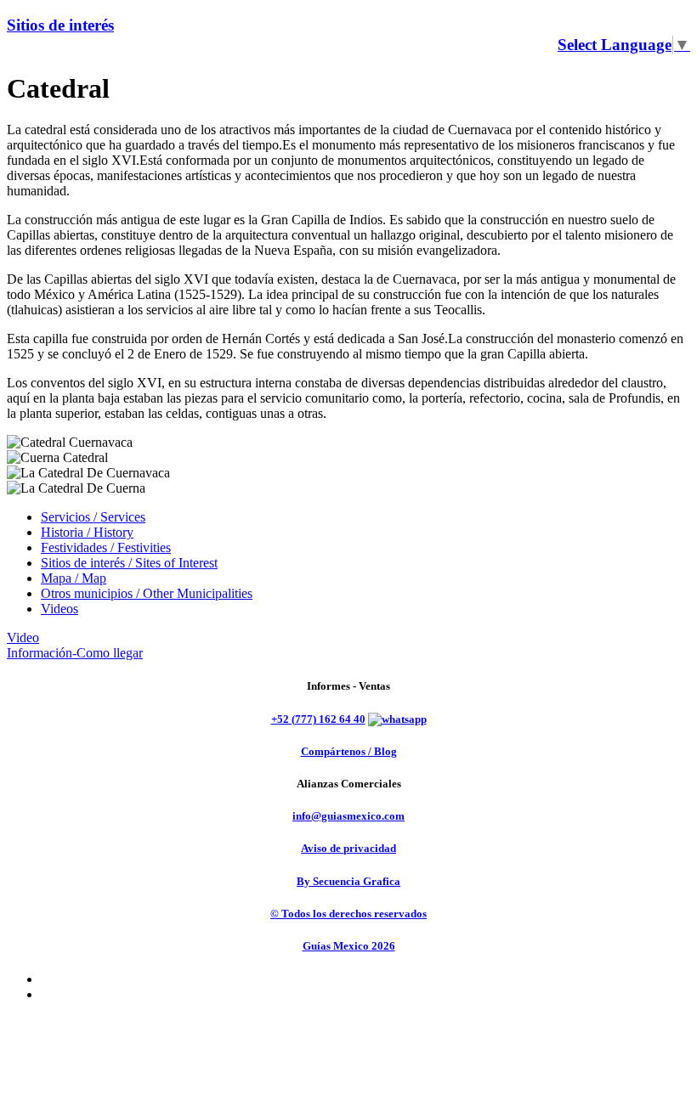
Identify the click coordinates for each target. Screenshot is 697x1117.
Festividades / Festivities (106, 547)
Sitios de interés (60, 25)
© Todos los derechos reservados (348, 913)
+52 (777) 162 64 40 (318, 719)
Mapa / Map (73, 578)
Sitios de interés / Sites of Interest (129, 563)
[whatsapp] (397, 719)
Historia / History (87, 532)
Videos (59, 608)
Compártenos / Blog (349, 751)
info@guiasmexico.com (348, 816)
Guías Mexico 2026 (349, 945)
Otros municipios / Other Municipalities (146, 593)
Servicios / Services (93, 517)
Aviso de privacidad (348, 848)
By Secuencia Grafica (348, 881)
